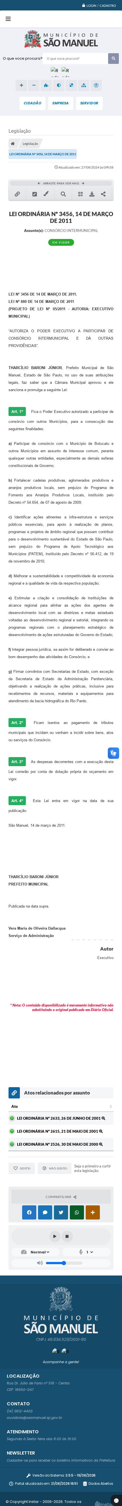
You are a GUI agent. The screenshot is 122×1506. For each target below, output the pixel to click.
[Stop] (67, 1236)
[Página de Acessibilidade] (96, 85)
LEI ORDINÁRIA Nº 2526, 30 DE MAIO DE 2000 (58, 1144)
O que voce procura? (23, 58)
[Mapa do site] (83, 85)
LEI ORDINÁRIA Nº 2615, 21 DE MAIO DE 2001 (58, 1131)
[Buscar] (113, 58)
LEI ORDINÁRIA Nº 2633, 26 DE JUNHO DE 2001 (59, 1118)
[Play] (55, 1236)
